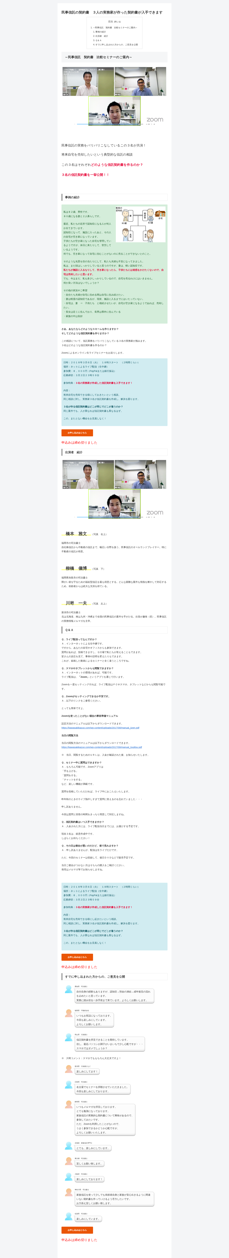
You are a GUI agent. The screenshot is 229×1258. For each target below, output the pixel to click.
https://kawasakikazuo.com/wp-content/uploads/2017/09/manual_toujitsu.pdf (101, 747)
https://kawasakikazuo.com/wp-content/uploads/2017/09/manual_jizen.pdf (100, 727)
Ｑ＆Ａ (98, 40)
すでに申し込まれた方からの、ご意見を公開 (116, 44)
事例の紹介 (100, 32)
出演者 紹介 (101, 36)
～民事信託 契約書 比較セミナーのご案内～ (115, 27)
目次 (110, 21)
